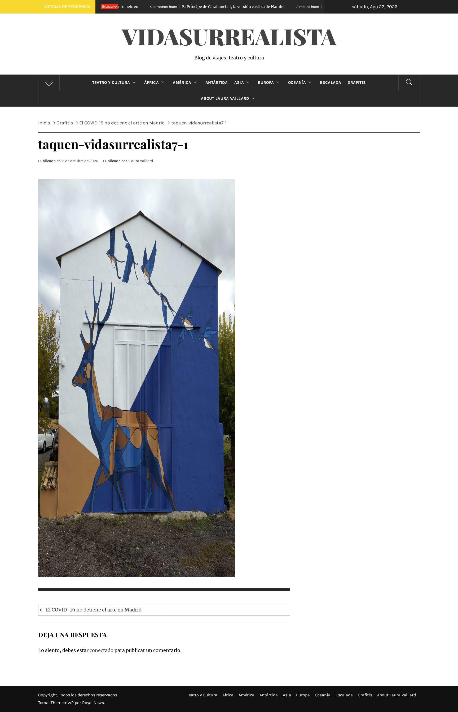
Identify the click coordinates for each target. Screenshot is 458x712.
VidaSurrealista (229, 36)
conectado (101, 650)
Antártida (216, 82)
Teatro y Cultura (111, 82)
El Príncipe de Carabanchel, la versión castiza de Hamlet (178, 6)
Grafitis (357, 82)
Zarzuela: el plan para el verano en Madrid (310, 6)
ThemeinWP (63, 702)
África (151, 82)
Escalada (330, 82)
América (182, 82)
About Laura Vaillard (225, 98)
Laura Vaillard (141, 161)
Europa (266, 82)
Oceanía (297, 82)
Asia (239, 82)
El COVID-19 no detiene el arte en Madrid (94, 610)
